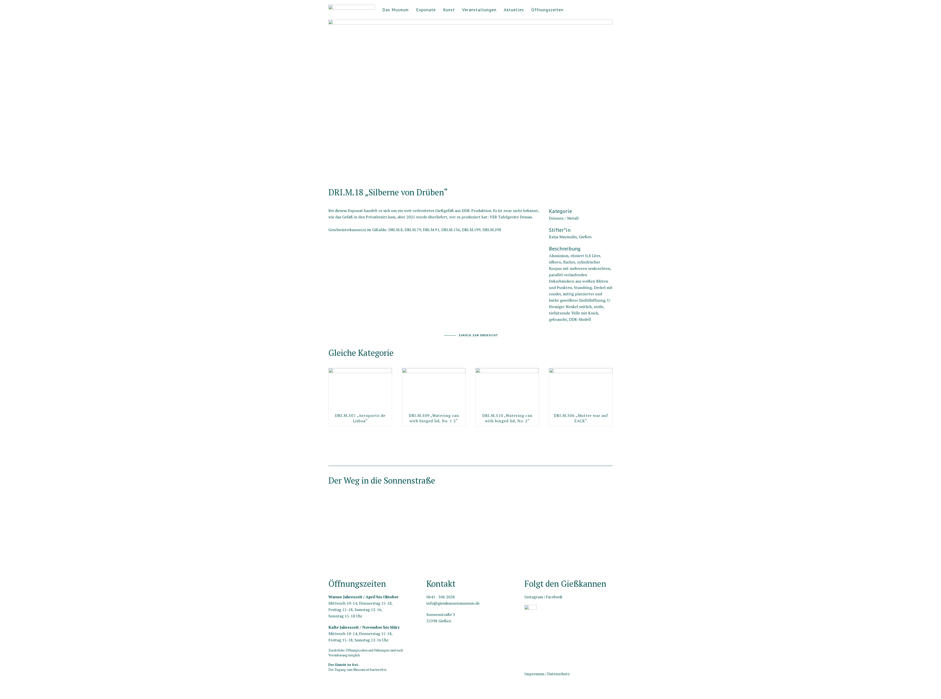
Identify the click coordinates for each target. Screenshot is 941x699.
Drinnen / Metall (564, 218)
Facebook (554, 596)
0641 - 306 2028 (440, 596)
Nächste (329, 175)
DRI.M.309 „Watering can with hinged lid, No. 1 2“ (434, 418)
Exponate (426, 9)
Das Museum (395, 9)
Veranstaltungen (479, 9)
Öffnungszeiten (547, 9)
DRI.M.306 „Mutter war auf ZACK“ (581, 418)
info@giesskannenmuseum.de (453, 603)
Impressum (534, 673)
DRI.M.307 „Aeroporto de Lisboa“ (360, 418)
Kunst (449, 9)
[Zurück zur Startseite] (351, 10)
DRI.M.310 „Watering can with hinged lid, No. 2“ (507, 418)
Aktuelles (514, 9)
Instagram (533, 596)
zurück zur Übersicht (478, 335)
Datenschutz (558, 673)
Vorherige (611, 175)
